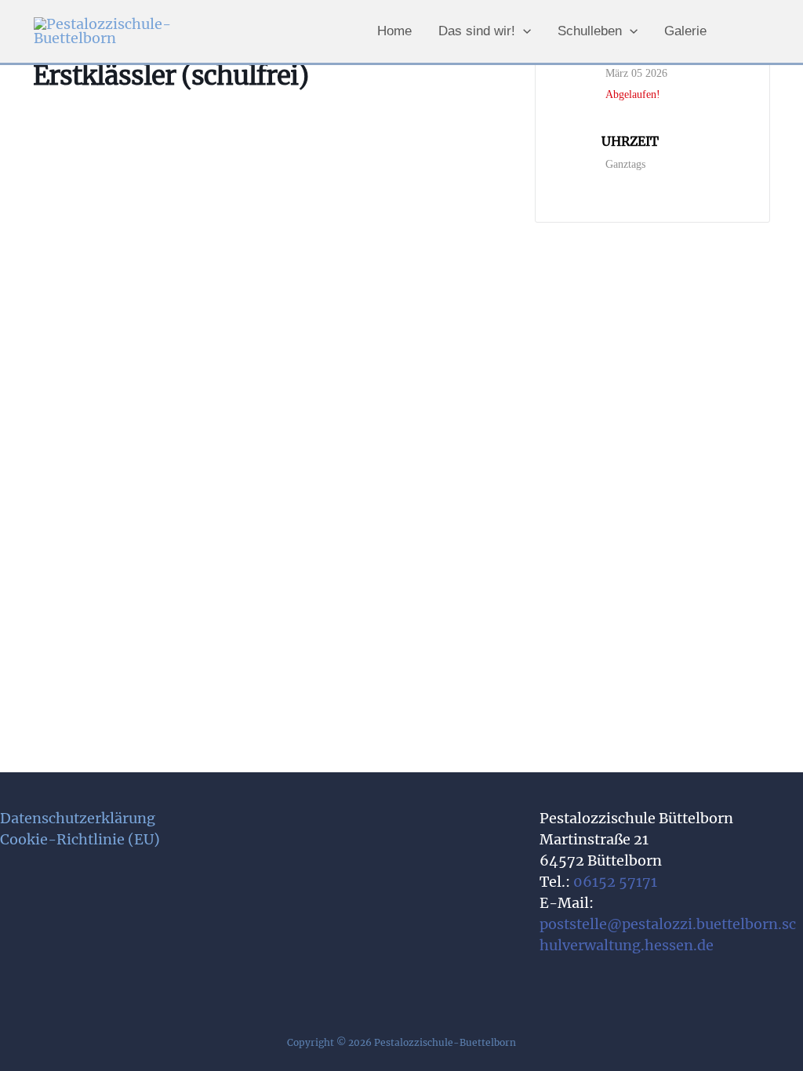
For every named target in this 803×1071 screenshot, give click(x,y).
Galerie (685, 31)
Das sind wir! (476, 31)
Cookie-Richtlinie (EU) (80, 839)
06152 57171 (615, 882)
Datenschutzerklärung (77, 818)
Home (394, 31)
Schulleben (590, 31)
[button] (523, 31)
